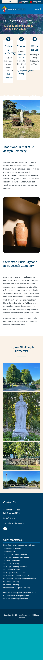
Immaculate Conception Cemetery (16, 588)
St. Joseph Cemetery (11, 569)
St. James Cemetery (11, 582)
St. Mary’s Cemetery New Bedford (16, 557)
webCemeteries (24, 615)
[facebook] (5, 528)
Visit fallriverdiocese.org (13, 523)
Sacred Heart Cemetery (12, 548)
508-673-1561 (9, 518)
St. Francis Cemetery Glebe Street (16, 576)
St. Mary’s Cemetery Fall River (15, 566)
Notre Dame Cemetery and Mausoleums (19, 545)
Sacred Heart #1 (9, 551)
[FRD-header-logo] (14, 6)
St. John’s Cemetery (11, 563)
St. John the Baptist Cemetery (15, 554)
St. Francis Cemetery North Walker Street (19, 579)
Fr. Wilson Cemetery (11, 585)
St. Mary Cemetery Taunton (14, 573)
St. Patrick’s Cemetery (12, 560)
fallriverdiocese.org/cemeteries (15, 599)
